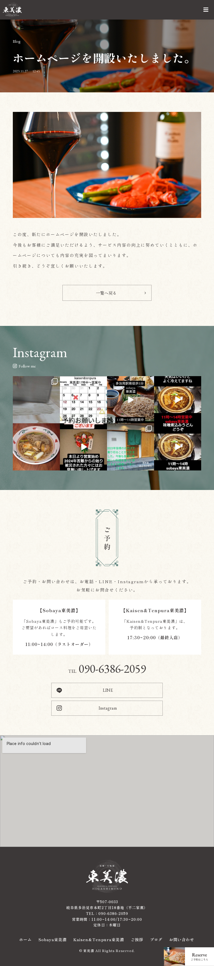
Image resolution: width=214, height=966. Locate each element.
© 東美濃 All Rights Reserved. (107, 950)
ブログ (156, 939)
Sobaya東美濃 (52, 939)
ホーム (25, 939)
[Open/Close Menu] (206, 10)
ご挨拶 (137, 939)
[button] (107, 293)
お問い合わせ (181, 939)
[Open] (36, 399)
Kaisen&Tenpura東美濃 (98, 939)
